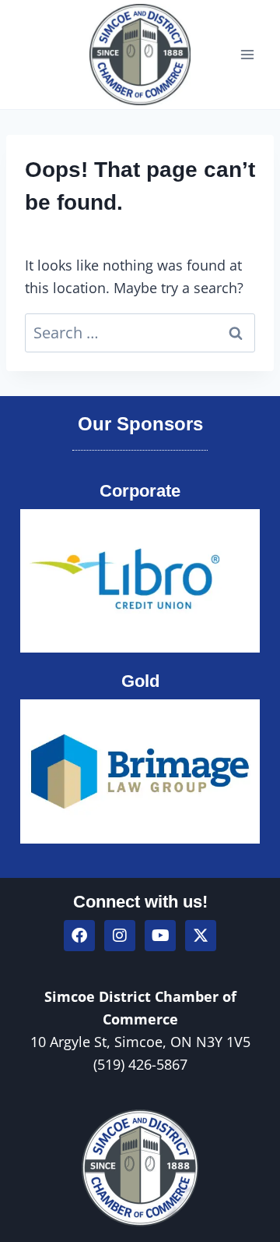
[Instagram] (119, 935)
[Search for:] (140, 333)
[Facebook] (79, 935)
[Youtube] (160, 935)
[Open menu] (247, 54)
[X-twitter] (200, 935)
